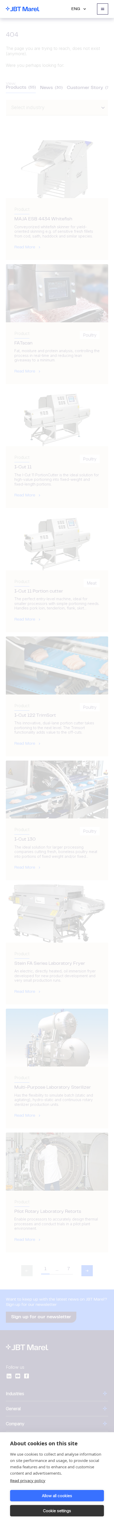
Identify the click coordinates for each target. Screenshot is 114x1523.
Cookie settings (57, 1510)
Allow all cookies (57, 1495)
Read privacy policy (27, 1480)
